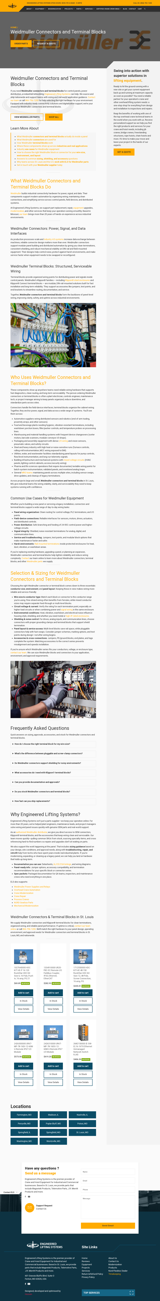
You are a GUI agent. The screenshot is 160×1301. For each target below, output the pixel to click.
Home (14, 27)
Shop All (54, 117)
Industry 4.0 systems (54, 239)
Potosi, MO (82, 1123)
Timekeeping (114, 1274)
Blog (125, 9)
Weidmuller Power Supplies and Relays (32, 886)
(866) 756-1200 (142, 3)
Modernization (54, 9)
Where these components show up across (52, 146)
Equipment (39, 9)
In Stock (23, 1001)
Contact (132, 9)
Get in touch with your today (39, 165)
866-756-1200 (31, 100)
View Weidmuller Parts (27, 117)
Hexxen (28, 1294)
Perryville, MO (24, 1123)
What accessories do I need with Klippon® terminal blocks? (43, 772)
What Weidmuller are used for (36, 139)
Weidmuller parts (35, 561)
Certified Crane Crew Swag (107, 9)
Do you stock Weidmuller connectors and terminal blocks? (42, 791)
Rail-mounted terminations (47, 544)
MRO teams (27, 472)
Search (145, 9)
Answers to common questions (47, 158)
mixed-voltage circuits (74, 460)
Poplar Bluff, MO (53, 1123)
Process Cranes (21, 899)
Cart (140, 9)
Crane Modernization (23, 893)
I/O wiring (63, 441)
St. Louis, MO (82, 1132)
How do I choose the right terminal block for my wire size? (42, 744)
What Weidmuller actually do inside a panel (52, 136)
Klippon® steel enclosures (77, 280)
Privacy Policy (88, 1277)
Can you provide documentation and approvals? (37, 782)
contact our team (18, 652)
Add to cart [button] (23, 993)
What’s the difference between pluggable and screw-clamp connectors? (49, 753)
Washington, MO (24, 1141)
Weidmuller (16, 193)
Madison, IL (53, 1115)
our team (23, 214)
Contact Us (41, 1209)
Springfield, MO (53, 1132)
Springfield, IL (24, 1132)
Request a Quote (46, 43)
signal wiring (67, 609)
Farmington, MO (24, 1115)
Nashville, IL (82, 1115)
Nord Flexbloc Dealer (118, 1271)
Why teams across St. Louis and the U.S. (53, 162)
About (29, 9)
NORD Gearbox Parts (23, 902)
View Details (23, 1009)
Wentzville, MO (53, 1141)
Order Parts (21, 43)
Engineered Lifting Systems (57, 94)
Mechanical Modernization (26, 905)
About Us (112, 1258)
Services (89, 9)
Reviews (86, 1261)
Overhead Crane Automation (27, 890)
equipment (78, 208)
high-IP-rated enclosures (77, 616)
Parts (78, 9)
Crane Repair (20, 896)
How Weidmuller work (35, 143)
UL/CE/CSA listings (62, 864)
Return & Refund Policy (92, 1274)
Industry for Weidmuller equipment (38, 149)
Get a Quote (124, 152)
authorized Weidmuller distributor (31, 832)
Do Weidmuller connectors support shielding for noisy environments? (48, 763)
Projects (69, 9)
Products (112, 1267)
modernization (17, 211)
